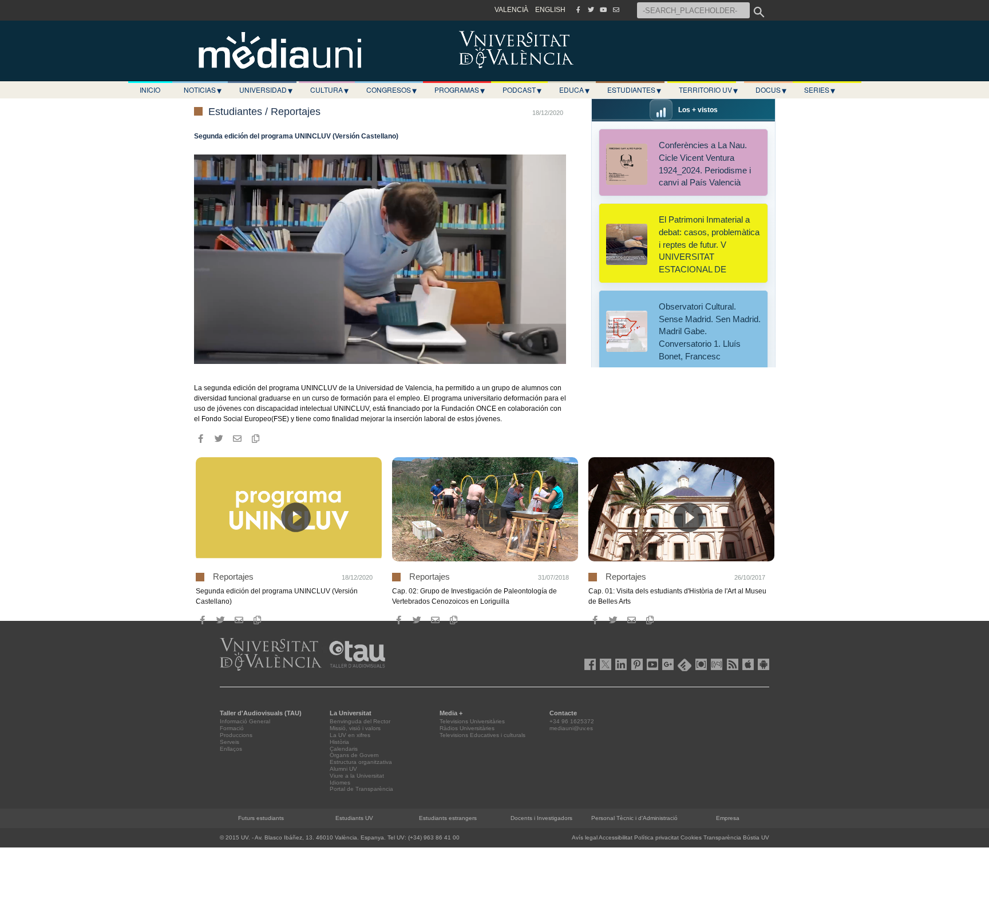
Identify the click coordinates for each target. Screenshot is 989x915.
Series (819, 90)
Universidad (265, 90)
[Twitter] (591, 10)
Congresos (391, 90)
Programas (459, 90)
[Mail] (616, 10)
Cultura (329, 90)
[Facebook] (578, 10)
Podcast (522, 90)
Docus (770, 90)
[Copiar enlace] (255, 439)
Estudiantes (634, 90)
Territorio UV (708, 90)
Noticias (202, 90)
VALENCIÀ (511, 10)
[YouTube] (603, 10)
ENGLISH (550, 10)
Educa (574, 90)
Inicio (150, 89)
